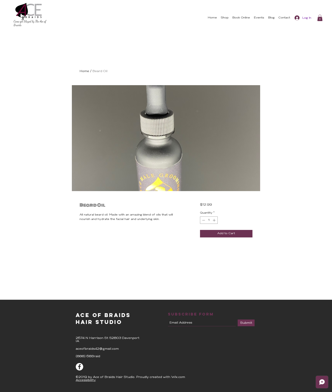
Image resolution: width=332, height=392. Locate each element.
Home (84, 71)
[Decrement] (203, 220)
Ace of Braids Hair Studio (103, 318)
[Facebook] (79, 366)
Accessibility (86, 380)
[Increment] (214, 220)
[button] (320, 18)
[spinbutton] (209, 220)
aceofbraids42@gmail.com (97, 348)
